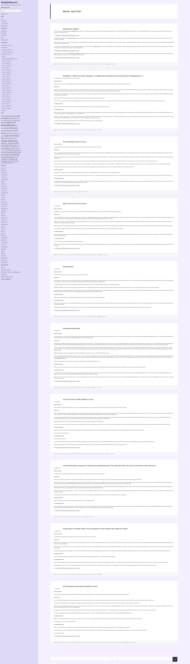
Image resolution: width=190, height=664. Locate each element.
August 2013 (3, 211)
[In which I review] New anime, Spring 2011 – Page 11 (68, 510)
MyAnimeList (4, 31)
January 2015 (4, 186)
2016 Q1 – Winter (6, 106)
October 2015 (4, 177)
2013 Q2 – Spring (5, 81)
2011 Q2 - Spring (65, 63)
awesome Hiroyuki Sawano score (77, 254)
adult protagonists (74, 316)
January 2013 (4, 219)
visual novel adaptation (9, 162)
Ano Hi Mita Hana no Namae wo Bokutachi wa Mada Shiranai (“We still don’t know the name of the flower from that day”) (109, 466)
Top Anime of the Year (7, 49)
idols (7, 133)
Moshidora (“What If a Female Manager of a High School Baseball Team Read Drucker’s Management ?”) (103, 76)
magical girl (7, 138)
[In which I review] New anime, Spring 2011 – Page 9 (67, 57)
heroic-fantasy (6, 131)
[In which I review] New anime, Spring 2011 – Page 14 (68, 185)
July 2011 (3, 251)
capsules (15, 120)
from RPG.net (8, 125)
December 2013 (4, 204)
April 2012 (3, 233)
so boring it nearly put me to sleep (11, 152)
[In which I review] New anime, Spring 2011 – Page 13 (68, 248)
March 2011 (3, 255)
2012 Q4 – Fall (5, 76)
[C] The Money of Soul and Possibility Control (80, 586)
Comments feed (4, 23)
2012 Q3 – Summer (6, 74)
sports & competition (13, 154)
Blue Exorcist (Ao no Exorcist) (74, 204)
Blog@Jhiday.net (9, 2)
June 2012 (3, 228)
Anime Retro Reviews (5, 45)
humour (87, 63)
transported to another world (9, 159)
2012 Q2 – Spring (5, 72)
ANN (2, 37)
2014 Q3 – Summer (6, 92)
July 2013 (3, 213)
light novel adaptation (100, 453)
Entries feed (3, 21)
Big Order (3, 267)
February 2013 (4, 217)
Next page (175, 659)
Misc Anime (3, 47)
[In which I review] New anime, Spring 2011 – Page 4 (67, 35)
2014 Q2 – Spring (5, 90)
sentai (7, 150)
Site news (3, 110)
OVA (18, 145)
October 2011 (4, 244)
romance (6, 148)
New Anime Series (5, 54)
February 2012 (4, 237)
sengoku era (3, 150)
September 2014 (4, 193)
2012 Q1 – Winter (6, 70)
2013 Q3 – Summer (6, 83)
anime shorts (14, 118)
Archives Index (4, 14)
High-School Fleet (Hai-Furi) (7, 276)
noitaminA (16, 143)
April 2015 (3, 184)
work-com (13, 163)
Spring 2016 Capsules (5, 270)
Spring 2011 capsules (71, 29)
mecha (3, 143)
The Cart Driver (4, 40)
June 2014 (3, 197)
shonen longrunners (15, 150)
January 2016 (4, 172)
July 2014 (3, 195)
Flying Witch (4, 274)
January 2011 (4, 260)
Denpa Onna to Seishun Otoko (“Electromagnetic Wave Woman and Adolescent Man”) (95, 529)
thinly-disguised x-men (13, 157)
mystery (10, 143)
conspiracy (72, 387)
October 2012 (4, 222)
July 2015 (3, 181)
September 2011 (4, 246)
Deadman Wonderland (71, 328)
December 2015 (4, 175)
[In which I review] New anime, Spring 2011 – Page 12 (68, 310)
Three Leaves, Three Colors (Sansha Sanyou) (10, 272)
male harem (14, 138)
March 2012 (3, 235)
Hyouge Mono (68, 267)
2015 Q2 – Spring (5, 99)
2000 (3, 56)
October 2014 (4, 190)
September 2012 (4, 224)
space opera (4, 154)
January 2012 (4, 240)
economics (90, 642)
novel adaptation (5, 145)
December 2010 (4, 262)
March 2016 (3, 170)
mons (7, 143)
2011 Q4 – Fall (5, 67)
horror (13, 131)
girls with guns (85, 453)
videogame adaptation (8, 161)
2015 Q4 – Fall (5, 103)
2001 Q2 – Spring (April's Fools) (8, 58)
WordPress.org (4, 25)
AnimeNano (3, 35)
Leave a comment (113, 63)
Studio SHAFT (17, 155)
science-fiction (15, 148)
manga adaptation (9, 140)
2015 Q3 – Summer (6, 101)
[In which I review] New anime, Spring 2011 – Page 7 (67, 50)
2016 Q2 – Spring (5, 108)
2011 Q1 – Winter (6, 61)
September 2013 (4, 208)
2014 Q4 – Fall (5, 94)
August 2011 (3, 249)
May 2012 (3, 231)
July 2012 (3, 226)
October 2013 (4, 206)
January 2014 (4, 202)
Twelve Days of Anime (7, 52)
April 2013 (3, 215)
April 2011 (3, 253)
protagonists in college (110, 642)
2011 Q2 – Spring (5, 63)
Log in (2, 19)
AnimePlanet (4, 33)
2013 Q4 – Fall (5, 85)
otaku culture (13, 145)
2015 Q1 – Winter (6, 97)
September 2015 (4, 179)
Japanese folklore (13, 133)
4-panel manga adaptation (8, 116)
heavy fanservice (11, 128)
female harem (11, 122)
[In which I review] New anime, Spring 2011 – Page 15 (68, 123)
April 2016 (3, 168)
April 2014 (3, 199)
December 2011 (4, 242)
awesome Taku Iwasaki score (76, 642)
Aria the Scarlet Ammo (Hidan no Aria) (78, 399)
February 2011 (4, 258)
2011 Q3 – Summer (6, 65)
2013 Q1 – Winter (6, 79)
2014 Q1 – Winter (6, 88)
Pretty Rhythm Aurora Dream (74, 142)
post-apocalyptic (5, 146)
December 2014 (4, 188)
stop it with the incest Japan (7, 155)
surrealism (4, 157)
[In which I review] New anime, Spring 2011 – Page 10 (68, 636)
